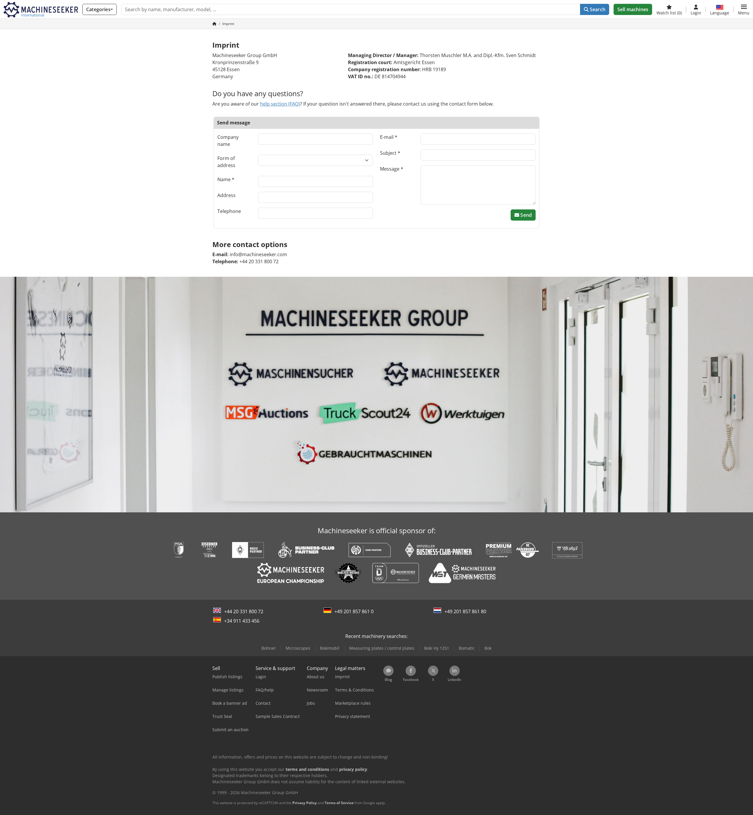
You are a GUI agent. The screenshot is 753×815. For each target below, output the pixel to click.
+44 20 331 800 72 (243, 611)
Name (224, 179)
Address (226, 195)
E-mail (387, 137)
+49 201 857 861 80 (465, 611)
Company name (228, 140)
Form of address (226, 162)
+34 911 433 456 (241, 621)
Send (525, 215)
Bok (488, 648)
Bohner (268, 648)
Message (389, 169)
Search (597, 9)
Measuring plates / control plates (381, 648)
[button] (743, 9)
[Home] (214, 23)
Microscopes (298, 648)
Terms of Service (339, 802)
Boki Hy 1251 (436, 648)
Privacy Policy (304, 802)
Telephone (229, 211)
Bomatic (467, 648)
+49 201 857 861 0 (354, 611)
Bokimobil (329, 648)
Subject (388, 153)
